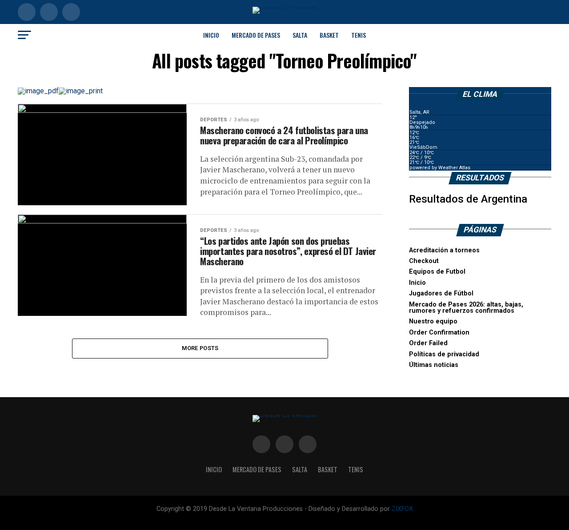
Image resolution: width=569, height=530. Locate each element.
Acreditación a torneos (444, 250)
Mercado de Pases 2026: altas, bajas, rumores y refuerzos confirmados (466, 308)
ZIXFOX (402, 509)
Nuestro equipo (433, 321)
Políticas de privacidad (444, 354)
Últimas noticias (433, 365)
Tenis (358, 35)
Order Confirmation (439, 332)
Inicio (211, 35)
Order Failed (428, 343)
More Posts (200, 348)
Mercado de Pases (256, 35)
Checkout (424, 261)
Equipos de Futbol (437, 271)
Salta (300, 35)
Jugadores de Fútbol (441, 293)
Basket (329, 35)
